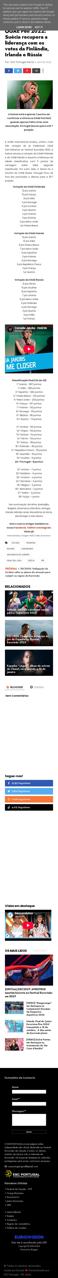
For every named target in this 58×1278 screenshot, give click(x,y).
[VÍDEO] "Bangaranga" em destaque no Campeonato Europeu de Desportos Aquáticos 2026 (39, 1008)
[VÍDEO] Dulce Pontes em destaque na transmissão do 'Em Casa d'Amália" (38, 1044)
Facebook (20, 527)
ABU (9, 1205)
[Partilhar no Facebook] (9, 70)
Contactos (12, 1220)
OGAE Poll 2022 (14, 560)
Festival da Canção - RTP (19, 1189)
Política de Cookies (16, 1228)
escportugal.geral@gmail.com (23, 1166)
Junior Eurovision (15, 1201)
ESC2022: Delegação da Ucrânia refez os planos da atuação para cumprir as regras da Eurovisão (27, 572)
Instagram (44, 527)
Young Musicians (15, 1193)
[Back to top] (50, 1270)
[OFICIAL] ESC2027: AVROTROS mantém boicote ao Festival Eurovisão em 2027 (28, 992)
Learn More (24, 27)
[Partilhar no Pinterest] (27, 70)
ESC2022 (15, 543)
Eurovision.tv (13, 1197)
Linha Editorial (13, 1212)
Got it (39, 27)
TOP (42, 560)
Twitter (31, 527)
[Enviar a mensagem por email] (36, 70)
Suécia (31, 560)
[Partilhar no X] (18, 70)
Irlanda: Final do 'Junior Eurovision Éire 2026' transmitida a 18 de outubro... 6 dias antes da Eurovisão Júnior (39, 1027)
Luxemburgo (27, 548)
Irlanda (11, 548)
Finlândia (30, 543)
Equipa (10, 1216)
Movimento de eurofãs (18, 554)
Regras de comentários (18, 1224)
